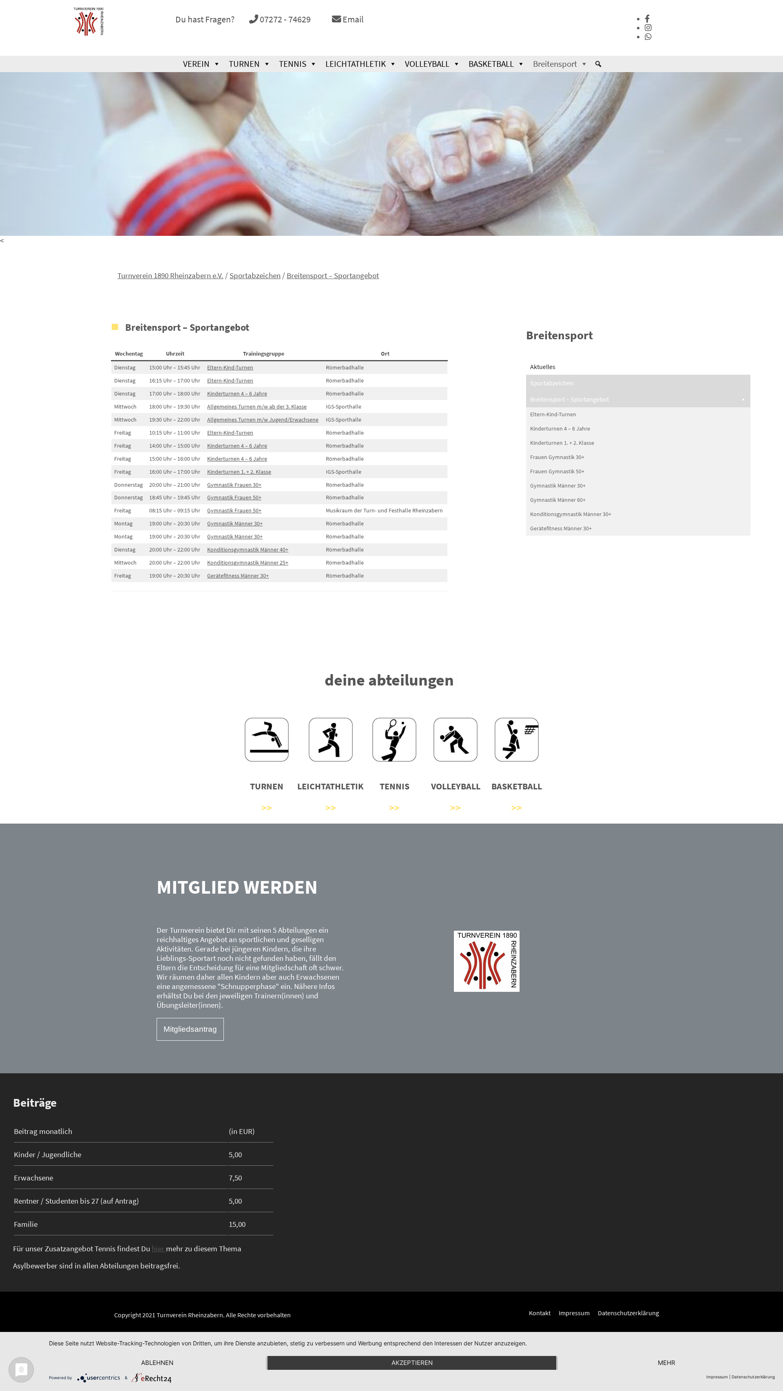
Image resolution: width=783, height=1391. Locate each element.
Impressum (574, 1313)
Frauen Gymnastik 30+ (557, 457)
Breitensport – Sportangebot (569, 400)
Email (352, 19)
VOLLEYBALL (427, 64)
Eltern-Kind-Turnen (230, 368)
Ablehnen (157, 1363)
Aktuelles (542, 367)
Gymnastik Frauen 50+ (234, 498)
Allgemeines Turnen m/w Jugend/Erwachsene (263, 420)
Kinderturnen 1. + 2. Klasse (239, 472)
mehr (666, 1363)
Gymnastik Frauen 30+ (234, 485)
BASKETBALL (491, 64)
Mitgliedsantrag (190, 1029)
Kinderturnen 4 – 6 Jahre (237, 394)
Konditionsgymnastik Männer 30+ (570, 515)
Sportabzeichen (552, 384)
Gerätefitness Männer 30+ (238, 576)
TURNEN (244, 64)
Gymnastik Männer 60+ (558, 500)
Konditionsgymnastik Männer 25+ (247, 563)
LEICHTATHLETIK (355, 64)
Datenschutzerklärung (628, 1313)
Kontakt (540, 1313)
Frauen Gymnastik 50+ (557, 472)
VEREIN (196, 64)
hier (159, 1249)
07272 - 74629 (284, 19)
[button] (598, 64)
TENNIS (292, 64)
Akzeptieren (412, 1363)
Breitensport (555, 64)
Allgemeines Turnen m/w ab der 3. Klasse (257, 407)
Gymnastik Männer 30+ (235, 524)
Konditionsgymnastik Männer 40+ (247, 550)
